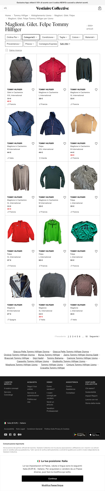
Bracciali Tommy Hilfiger (16, 358)
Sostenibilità (90, 392)
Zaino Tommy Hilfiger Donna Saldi (81, 354)
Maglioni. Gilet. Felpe (64, 15)
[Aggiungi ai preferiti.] (33, 89)
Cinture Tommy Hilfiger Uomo (81, 364)
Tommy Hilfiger (21, 15)
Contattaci (70, 393)
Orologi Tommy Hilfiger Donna (19, 354)
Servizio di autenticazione (33, 394)
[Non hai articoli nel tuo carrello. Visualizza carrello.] (100, 8)
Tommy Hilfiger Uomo (52, 364)
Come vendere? (51, 388)
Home (8, 15)
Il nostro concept (11, 388)
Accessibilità (9, 429)
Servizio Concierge (8, 393)
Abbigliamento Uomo (41, 15)
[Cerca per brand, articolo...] (5, 8)
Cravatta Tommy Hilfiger (52, 367)
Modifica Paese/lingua (52, 485)
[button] (100, 8)
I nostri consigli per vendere (51, 396)
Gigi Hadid (38, 358)
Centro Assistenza (70, 388)
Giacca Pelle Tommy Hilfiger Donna (31, 351)
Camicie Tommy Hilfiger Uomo (82, 358)
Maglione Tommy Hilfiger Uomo (22, 364)
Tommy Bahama (55, 358)
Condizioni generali (34, 429)
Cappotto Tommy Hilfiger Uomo (33, 361)
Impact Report (91, 395)
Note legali (20, 429)
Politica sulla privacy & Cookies (56, 429)
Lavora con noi (91, 399)
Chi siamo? (90, 388)
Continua (52, 478)
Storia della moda (92, 403)
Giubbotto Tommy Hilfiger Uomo (68, 361)
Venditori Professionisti (52, 409)
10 (86, 336)
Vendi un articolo (50, 403)
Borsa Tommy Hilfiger (49, 354)
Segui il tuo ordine (32, 388)
